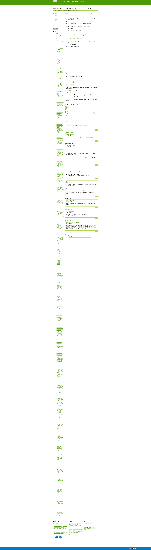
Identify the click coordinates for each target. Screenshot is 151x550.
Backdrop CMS (72, 234)
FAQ (55, 20)
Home (55, 4)
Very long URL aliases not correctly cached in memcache (60, 487)
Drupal (68, 234)
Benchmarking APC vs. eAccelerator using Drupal (60, 69)
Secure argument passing (70, 134)
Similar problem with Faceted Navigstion (72, 222)
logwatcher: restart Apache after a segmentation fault (59, 510)
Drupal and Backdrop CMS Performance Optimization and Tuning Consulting (90, 528)
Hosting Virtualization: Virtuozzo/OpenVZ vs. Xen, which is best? (60, 209)
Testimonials (69, 4)
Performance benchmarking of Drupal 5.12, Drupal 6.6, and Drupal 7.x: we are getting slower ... (60, 338)
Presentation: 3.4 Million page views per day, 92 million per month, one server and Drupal (60, 355)
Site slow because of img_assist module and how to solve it (60, 444)
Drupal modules (92, 523)
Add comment (67, 115)
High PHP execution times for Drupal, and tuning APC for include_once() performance (60, 197)
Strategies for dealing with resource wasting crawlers (60, 458)
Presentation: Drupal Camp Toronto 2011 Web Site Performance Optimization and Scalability (60, 365)
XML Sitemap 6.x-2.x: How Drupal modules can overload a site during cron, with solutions (60, 498)
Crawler (66, 108)
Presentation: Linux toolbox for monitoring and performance (60, 386)
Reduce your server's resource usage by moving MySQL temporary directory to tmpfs (60, 411)
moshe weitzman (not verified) (69, 132)
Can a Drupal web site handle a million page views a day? (60, 113)
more (54, 534)
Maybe (67, 181)
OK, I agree (129, 548)
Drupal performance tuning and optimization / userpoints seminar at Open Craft (60, 169)
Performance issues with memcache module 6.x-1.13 (59, 343)
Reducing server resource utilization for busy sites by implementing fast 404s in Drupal (60, 421)
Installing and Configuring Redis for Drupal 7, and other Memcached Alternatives (60, 262)
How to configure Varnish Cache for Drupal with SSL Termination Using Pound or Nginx (59, 226)
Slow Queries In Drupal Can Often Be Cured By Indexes (60, 450)
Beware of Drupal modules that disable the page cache (60, 95)
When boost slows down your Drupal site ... (60, 493)
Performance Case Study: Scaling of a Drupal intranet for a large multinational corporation (60, 323)
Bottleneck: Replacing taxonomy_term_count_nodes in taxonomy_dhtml (61, 105)
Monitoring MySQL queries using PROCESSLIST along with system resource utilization (60, 298)
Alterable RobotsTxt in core (70, 211)
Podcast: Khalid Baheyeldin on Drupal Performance (60, 346)
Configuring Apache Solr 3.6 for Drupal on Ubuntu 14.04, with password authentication (60, 126)
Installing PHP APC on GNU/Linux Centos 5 (75, 525)
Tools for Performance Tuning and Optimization (60, 477)
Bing (65, 110)
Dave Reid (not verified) (68, 209)
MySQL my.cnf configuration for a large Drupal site (59, 306)
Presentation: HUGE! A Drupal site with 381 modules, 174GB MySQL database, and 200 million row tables (60, 382)
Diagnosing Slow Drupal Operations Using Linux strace (59, 142)
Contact (85, 4)
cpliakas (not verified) (68, 220)
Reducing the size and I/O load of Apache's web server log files (60, 425)
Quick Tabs (66, 13)
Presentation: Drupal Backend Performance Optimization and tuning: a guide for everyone (60, 360)
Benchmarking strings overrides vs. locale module (60, 92)
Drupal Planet (67, 107)
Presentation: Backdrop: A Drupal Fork (60, 528)
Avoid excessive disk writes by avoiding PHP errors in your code (60, 65)
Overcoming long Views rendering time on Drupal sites (60, 319)
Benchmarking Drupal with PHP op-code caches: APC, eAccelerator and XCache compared (60, 80)
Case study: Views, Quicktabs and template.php (59, 116)
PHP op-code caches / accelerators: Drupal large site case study (60, 41)
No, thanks (133, 548)
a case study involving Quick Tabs (90, 16)
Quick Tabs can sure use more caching (78, 16)
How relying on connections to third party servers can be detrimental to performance (60, 221)
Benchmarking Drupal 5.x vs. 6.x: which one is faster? (60, 72)
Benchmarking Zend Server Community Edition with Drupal (59, 88)
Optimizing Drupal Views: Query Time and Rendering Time (60, 316)
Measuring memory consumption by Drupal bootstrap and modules (60, 283)
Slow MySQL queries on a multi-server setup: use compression (60, 447)
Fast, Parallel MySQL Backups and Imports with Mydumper (60, 185)
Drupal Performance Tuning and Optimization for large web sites (67, 10)
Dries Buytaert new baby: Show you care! (60, 524)
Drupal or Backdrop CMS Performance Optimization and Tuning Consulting (80, 237)
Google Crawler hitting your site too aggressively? (60, 192)
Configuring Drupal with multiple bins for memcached (60, 134)
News (56, 19)
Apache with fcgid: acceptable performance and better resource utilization (59, 61)
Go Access (84, 41)
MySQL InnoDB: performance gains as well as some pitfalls (60, 302)
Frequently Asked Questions (59, 517)
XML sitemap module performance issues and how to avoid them (60, 502)
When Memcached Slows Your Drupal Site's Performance (59, 490)
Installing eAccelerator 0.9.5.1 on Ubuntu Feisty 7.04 (60, 266)
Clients (64, 4)
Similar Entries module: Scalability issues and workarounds (60, 440)
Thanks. (67, 121)
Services (59, 4)
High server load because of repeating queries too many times (60, 205)
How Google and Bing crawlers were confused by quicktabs (60, 216)
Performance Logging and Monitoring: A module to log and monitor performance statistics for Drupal (60, 333)
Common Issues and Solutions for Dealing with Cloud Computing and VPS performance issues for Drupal (60, 120)
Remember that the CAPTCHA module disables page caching (60, 428)
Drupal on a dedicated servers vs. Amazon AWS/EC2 (60, 165)
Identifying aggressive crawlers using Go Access (60, 235)
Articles (75, 4)
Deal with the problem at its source (71, 145)
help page (70, 90)
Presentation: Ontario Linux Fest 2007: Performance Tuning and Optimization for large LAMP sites (60, 390)
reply (96, 130)
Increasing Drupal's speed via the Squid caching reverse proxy (60, 247)
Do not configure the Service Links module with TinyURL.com (60, 145)
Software (80, 4)
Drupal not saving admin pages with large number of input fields (60, 162)
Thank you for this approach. (70, 200)
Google (66, 109)
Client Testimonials (57, 33)
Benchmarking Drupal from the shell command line (60, 75)
